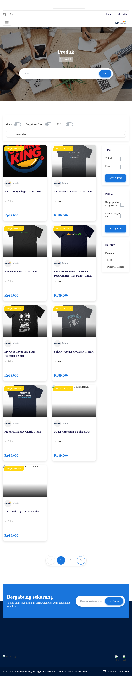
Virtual (108, 158)
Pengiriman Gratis (34, 124)
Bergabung (114, 601)
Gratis (9, 124)
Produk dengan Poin (112, 215)
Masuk (109, 14)
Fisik (107, 166)
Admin (15, 183)
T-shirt (10, 201)
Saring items (115, 178)
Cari (105, 73)
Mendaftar (123, 14)
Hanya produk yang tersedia (112, 204)
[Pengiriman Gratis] (25, 160)
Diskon (60, 124)
